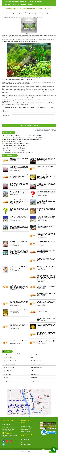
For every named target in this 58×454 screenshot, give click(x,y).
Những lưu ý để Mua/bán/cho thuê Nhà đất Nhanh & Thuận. (29, 8)
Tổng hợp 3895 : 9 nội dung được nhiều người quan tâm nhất (46, 251)
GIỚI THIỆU (15, 1)
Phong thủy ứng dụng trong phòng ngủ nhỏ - (16, 143)
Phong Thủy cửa (8, 370)
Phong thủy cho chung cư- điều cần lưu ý (13, 354)
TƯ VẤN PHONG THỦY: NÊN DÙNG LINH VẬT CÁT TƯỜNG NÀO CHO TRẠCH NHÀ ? (19, 303)
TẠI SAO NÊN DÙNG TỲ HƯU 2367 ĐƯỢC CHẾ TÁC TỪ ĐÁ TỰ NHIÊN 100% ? (46, 259)
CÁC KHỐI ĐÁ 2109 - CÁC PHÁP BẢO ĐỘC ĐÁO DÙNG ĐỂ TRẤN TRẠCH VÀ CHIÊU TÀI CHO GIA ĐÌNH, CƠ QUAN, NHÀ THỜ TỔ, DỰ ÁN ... (46, 277)
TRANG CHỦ (7, 1)
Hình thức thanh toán (25, 429)
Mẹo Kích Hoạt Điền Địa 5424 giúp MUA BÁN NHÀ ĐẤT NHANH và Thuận (19, 218)
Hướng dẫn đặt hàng (25, 426)
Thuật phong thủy (35, 354)
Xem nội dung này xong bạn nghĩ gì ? (19, 341)
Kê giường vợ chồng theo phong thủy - (15, 147)
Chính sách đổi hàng (25, 439)
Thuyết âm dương (35, 374)
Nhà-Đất (30, 4)
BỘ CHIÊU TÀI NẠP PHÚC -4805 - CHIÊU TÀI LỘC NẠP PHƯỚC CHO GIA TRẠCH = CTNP (19, 243)
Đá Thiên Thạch (41, 310)
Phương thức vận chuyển (26, 427)
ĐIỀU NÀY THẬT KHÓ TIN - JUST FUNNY (46, 319)
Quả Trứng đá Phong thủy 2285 (45, 166)
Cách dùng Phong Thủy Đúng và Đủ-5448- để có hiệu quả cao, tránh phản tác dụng (46, 201)
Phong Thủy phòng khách (10, 360)
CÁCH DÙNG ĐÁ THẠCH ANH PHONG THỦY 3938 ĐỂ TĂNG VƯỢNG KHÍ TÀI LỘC (46, 176)
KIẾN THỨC (7, 4)
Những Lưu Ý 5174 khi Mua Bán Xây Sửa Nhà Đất (19, 159)
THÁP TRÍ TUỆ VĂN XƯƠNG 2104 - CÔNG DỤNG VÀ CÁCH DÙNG (46, 225)
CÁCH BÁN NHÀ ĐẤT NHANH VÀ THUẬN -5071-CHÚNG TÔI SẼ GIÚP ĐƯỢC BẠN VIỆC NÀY (19, 201)
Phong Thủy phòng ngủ (36, 360)
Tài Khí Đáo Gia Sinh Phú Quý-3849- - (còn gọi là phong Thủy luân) (46, 159)
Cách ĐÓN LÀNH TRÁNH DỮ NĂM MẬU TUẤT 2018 (19, 310)
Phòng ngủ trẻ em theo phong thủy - (14, 145)
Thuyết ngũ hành (8, 374)
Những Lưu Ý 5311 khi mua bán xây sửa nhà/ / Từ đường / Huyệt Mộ (19, 192)
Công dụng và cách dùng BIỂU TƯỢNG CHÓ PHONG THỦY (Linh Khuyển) (19, 326)
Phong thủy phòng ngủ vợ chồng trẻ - (14, 150)
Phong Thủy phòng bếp (9, 364)
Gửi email (54, 130)
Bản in (47, 130)
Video (32, 357)
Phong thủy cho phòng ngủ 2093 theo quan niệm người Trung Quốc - (22, 135)
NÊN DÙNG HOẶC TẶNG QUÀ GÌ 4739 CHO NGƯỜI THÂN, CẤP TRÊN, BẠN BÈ (46, 193)
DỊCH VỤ (30, 1)
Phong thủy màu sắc (8, 381)
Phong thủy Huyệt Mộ (36, 381)
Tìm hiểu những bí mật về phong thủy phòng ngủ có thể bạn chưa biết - (22, 137)
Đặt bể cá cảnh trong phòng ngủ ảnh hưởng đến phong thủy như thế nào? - (23, 139)
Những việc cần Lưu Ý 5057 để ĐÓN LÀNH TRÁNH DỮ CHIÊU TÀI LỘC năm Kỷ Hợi (46, 234)
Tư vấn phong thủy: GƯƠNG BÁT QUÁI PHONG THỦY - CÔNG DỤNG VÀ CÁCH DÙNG (46, 286)
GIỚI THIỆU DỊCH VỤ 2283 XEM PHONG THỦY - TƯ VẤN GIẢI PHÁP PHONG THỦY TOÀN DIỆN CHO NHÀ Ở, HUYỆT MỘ (19, 252)
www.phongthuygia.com (7, 438)
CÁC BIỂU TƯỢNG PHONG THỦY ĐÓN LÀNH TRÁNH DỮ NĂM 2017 (46, 325)
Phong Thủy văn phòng (36, 367)
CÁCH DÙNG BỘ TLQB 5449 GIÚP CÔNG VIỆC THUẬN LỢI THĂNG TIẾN (19, 209)
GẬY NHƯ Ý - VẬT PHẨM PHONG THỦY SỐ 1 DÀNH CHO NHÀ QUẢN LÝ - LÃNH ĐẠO (46, 303)
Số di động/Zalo (5, 111)
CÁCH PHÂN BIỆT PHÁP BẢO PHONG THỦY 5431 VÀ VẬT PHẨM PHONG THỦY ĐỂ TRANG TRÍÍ (19, 168)
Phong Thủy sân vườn (9, 367)
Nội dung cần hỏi (6, 116)
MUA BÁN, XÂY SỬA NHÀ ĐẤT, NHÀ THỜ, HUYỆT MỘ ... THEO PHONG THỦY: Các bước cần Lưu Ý (46, 333)
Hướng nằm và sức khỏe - (12, 141)
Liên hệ (52, 1)
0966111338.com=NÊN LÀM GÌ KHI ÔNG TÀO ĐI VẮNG (46, 294)
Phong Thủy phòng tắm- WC (37, 364)
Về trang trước (40, 130)
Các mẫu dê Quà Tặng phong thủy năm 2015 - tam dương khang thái (46, 341)
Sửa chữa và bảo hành (26, 431)
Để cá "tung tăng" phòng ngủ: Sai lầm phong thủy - (17, 152)
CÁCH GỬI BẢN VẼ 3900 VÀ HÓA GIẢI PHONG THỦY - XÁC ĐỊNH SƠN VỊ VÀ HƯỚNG (46, 184)
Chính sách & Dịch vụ (20, 449)
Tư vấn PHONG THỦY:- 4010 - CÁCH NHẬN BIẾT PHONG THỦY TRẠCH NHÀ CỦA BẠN (46, 218)
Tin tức (14, 4)
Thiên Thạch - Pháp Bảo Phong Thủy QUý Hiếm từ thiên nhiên (46, 267)
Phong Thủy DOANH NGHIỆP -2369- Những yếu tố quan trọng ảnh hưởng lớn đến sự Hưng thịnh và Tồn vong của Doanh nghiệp (19, 286)
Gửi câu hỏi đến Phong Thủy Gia (29, 125)
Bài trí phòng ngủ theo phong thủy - (14, 148)
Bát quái (6, 377)
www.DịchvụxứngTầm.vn (41, 416)
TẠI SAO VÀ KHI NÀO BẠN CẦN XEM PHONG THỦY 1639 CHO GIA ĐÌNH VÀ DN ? (46, 243)
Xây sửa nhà (22, 4)
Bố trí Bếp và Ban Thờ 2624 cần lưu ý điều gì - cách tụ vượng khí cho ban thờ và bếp (46, 209)
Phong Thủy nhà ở (8, 357)
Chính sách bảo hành (25, 441)
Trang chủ (6, 13)
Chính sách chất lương (26, 444)
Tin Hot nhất (38, 1)
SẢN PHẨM (23, 1)
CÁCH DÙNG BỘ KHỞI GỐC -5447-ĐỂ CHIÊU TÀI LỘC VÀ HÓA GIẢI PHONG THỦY (19, 184)
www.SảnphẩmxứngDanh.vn (27, 416)
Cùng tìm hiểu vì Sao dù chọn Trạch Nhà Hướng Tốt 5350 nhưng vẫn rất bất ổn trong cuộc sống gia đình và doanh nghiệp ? (19, 226)
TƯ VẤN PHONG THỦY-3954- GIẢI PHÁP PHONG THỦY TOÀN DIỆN (19, 175)
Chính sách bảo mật (25, 442)
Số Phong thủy (34, 370)
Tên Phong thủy (34, 377)
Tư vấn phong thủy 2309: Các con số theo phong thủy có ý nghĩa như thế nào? (19, 268)
